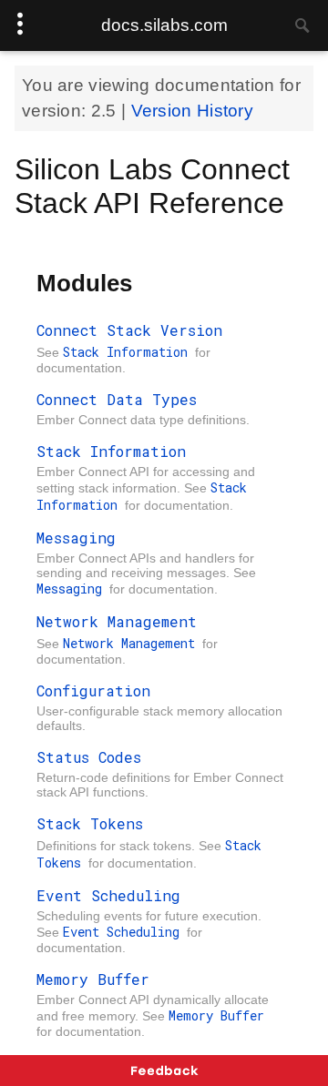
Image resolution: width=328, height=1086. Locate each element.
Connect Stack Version (129, 330)
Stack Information (129, 351)
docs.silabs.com (164, 25)
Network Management (116, 621)
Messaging (76, 537)
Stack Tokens (89, 823)
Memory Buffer (92, 979)
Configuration (93, 690)
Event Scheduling (108, 895)
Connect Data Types (116, 399)
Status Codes (88, 756)
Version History (192, 110)
